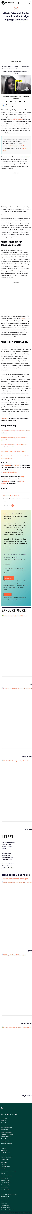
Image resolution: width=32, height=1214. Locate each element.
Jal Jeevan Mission (6, 1204)
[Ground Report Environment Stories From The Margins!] (7, 3)
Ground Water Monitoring (7, 1207)
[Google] (16, 1111)
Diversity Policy (5, 1138)
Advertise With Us (5, 1133)
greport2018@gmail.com (10, 472)
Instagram (8, 465)
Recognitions (4, 1126)
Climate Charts (5, 1202)
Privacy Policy (4, 1136)
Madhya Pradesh (5, 1177)
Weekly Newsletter (5, 1150)
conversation (25, 157)
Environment (4, 1175)
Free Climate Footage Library (8, 1168)
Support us (4, 418)
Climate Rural (4, 1184)
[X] (10, 1111)
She (21, 327)
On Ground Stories (5, 1179)
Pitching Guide (5, 1156)
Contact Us (4, 1120)
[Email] (12, 505)
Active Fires (4, 1200)
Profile (16, 8)
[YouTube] (8, 1111)
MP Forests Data (5, 1193)
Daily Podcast (4, 1166)
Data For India (4, 1196)
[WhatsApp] (2, 1111)
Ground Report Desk (16, 61)
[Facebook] (13, 1111)
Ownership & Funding (6, 1124)
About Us (3, 1117)
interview (22, 318)
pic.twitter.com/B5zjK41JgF (16, 146)
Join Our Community (6, 1154)
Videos (3, 1170)
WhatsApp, (6, 481)
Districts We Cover (6, 1186)
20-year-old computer (17, 119)
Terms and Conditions (6, 1140)
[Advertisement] (16, 40)
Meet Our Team (5, 1122)
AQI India (3, 1198)
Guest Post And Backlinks (7, 1131)
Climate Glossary (5, 1163)
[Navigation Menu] (29, 3)
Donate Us (3, 1152)
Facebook (16, 465)
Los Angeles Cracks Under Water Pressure (13, 451)
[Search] (18, 3)
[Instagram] (5, 1111)
